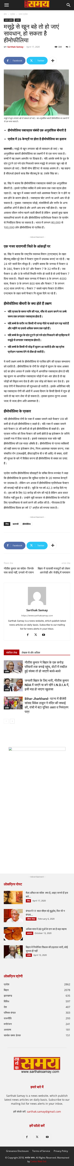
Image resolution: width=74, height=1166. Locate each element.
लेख (28, 900)
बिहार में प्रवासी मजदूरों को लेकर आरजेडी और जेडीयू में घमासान (54, 570)
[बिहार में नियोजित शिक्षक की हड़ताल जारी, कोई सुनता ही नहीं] (13, 951)
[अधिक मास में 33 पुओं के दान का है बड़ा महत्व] (13, 933)
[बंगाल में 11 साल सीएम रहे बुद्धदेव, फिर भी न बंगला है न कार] (13, 915)
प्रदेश (12, 14)
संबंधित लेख (11, 652)
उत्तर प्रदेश (23, 14)
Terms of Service (41, 1151)
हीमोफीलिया (27, 523)
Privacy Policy (61, 1151)
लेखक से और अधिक (31, 652)
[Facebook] (29, 635)
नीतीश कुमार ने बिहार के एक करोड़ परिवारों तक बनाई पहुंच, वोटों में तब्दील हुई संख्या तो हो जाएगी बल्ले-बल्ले (46, 667)
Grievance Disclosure (17, 1151)
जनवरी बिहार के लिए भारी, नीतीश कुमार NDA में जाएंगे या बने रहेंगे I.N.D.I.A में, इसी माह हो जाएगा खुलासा (47, 685)
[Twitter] (37, 635)
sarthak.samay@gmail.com (44, 1111)
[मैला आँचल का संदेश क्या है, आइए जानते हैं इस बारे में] (13, 897)
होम (5, 14)
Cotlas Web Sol (38, 1161)
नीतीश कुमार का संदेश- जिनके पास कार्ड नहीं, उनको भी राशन (19, 570)
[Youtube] (45, 635)
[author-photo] (37, 605)
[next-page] (12, 721)
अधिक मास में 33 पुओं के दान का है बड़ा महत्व (46, 929)
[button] (68, 5)
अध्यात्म (29, 933)
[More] (53, 60)
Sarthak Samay (15, 46)
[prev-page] (6, 721)
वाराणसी (15, 523)
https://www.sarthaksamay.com (37, 615)
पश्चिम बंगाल (31, 919)
